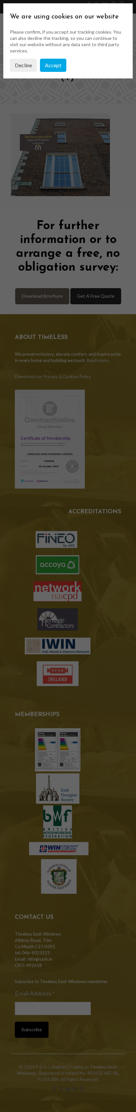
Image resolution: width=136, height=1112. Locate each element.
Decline (23, 65)
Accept (53, 65)
